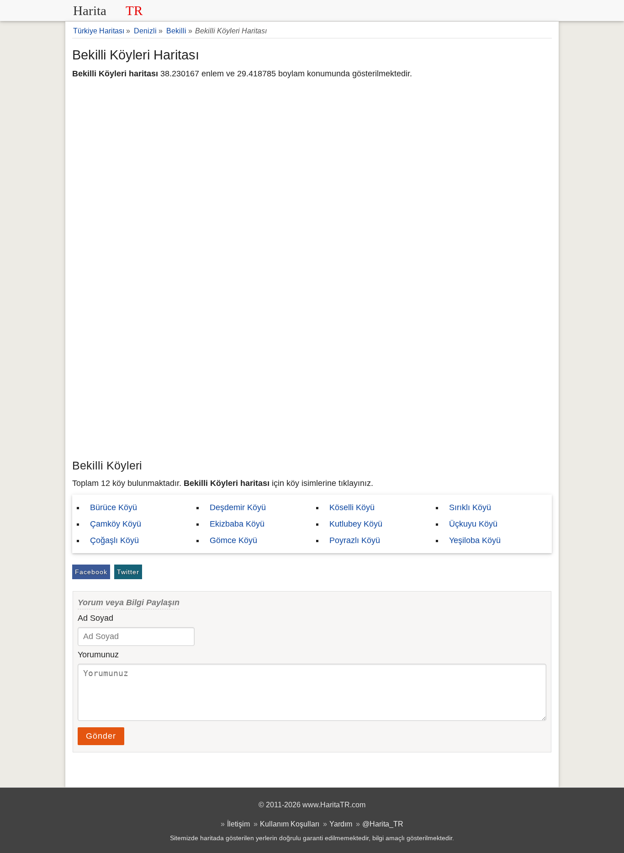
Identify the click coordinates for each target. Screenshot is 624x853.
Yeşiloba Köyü (475, 540)
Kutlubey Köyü (355, 523)
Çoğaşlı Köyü (114, 540)
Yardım (340, 824)
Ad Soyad (95, 618)
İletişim (238, 824)
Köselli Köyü (352, 507)
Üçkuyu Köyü (473, 523)
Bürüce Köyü (113, 507)
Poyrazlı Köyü (354, 540)
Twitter (128, 572)
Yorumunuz (98, 654)
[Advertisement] (312, 386)
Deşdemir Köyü (238, 507)
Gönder (101, 736)
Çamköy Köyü (115, 523)
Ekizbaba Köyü (237, 523)
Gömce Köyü (233, 540)
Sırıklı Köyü (470, 507)
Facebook (91, 572)
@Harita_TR (382, 824)
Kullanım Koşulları (289, 824)
